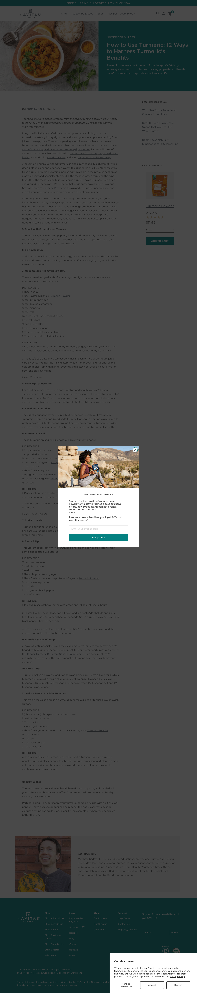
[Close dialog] (135, 449)
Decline (178, 985)
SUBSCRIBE (98, 537)
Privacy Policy (177, 976)
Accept (152, 985)
